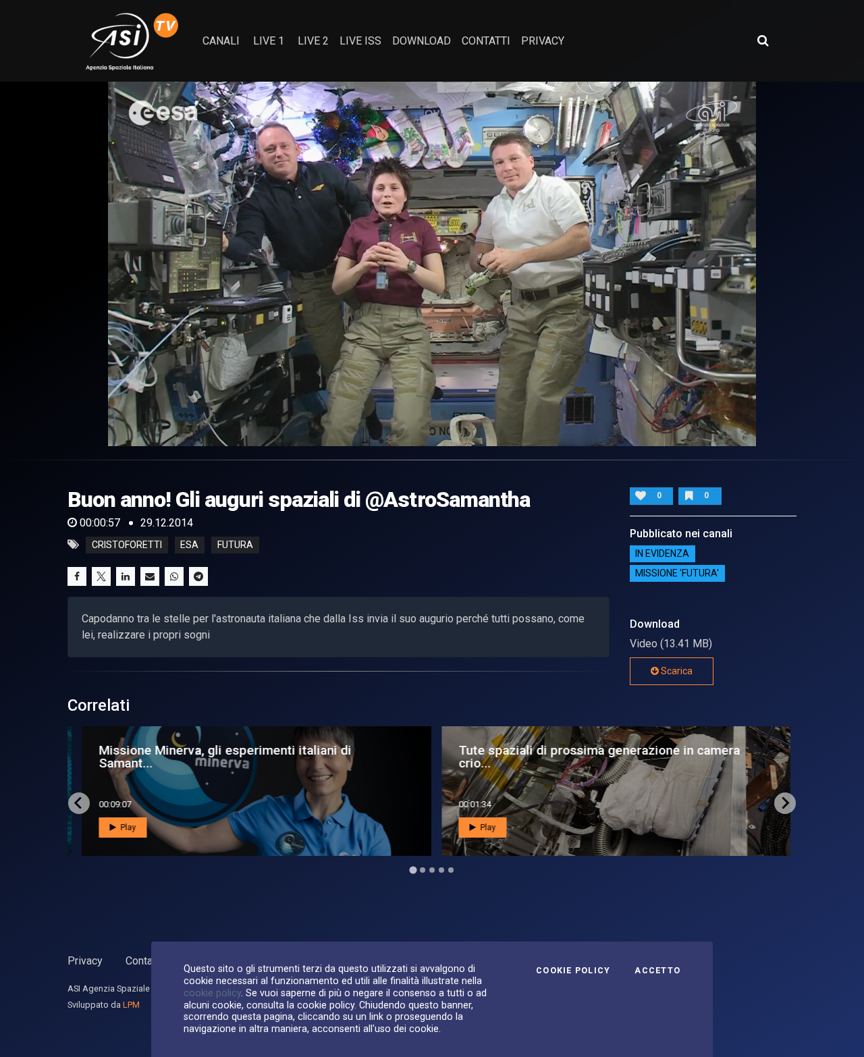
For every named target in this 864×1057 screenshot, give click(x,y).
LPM (131, 1005)
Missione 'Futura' (677, 573)
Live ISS (360, 40)
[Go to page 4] (441, 870)
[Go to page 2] (422, 870)
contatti (486, 40)
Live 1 (268, 40)
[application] (432, 264)
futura (235, 544)
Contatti (144, 960)
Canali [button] (221, 40)
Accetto (657, 971)
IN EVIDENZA (662, 554)
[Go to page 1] (412, 869)
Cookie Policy (573, 971)
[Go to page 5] (451, 870)
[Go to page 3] (432, 870)
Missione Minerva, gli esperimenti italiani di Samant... (220, 756)
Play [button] (123, 827)
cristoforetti (127, 544)
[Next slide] (785, 803)
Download (421, 40)
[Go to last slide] (79, 803)
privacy (542, 40)
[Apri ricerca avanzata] (763, 40)
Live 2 (313, 40)
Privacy (85, 960)
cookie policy (212, 992)
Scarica (676, 671)
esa (189, 544)
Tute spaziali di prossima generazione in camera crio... (595, 756)
